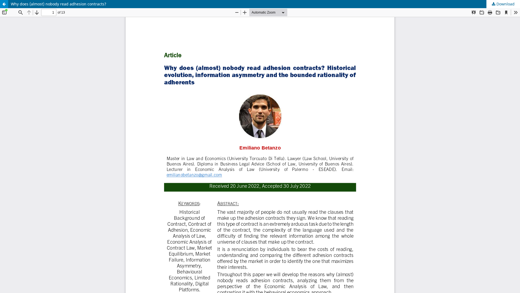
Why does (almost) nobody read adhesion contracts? (58, 4)
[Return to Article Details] (4, 4)
